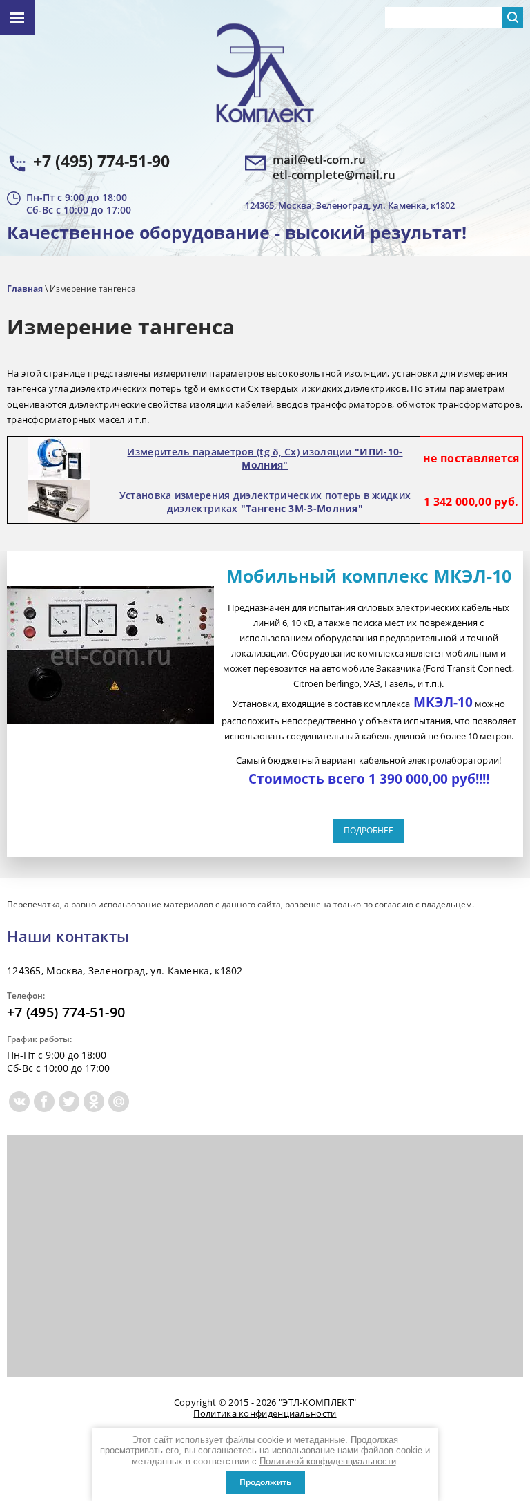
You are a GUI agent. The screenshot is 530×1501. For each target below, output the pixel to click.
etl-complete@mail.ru (334, 174)
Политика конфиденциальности (264, 1413)
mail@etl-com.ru (319, 159)
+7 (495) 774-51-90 (101, 161)
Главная (25, 288)
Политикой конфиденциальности (327, 1461)
